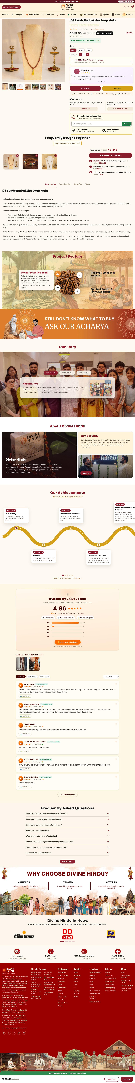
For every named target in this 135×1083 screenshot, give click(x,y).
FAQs (87, 182)
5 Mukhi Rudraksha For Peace (36, 989)
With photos (32, 674)
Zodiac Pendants (94, 991)
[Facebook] (9, 1030)
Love (75, 982)
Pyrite (106, 15)
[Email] (24, 1030)
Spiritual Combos (63, 1000)
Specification (65, 182)
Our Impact (50, 370)
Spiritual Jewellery (95, 970)
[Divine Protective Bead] (58, 271)
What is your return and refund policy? (41, 834)
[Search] (124, 7)
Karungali (19, 15)
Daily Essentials (90, 15)
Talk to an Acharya (127, 983)
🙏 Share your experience (68, 640)
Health (76, 979)
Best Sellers (62, 970)
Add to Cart (85, 86)
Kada (91, 982)
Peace (76, 970)
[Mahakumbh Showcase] (71, 525)
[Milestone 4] (69, 572)
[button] (101, 61)
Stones (74, 15)
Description (50, 182)
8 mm (73, 50)
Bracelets (92, 973)
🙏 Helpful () (25, 693)
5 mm (81, 50)
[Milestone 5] (72, 572)
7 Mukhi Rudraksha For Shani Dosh (36, 982)
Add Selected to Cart (110, 153)
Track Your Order (126, 1)
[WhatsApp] (19, 1030)
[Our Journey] (16, 525)
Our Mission (84, 370)
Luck (75, 985)
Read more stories (68, 792)
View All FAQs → (67, 859)
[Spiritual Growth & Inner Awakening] (77, 289)
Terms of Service (110, 988)
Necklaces (92, 976)
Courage (77, 988)
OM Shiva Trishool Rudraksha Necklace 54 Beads (112, 170)
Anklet (60, 988)
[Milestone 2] (65, 572)
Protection (77, 973)
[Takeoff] (43, 542)
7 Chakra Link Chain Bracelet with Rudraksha (110, 164)
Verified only (44, 674)
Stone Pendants (94, 988)
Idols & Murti (62, 994)
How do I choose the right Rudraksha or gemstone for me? (49, 839)
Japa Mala (61, 997)
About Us (86, 471)
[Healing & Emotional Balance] (79, 273)
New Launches (63, 973)
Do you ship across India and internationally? (44, 822)
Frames (60, 991)
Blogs (122, 970)
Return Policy (109, 982)
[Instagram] (4, 1030)
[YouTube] (14, 1030)
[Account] (128, 7)
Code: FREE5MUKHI (84, 106)
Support (107, 970)
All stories (21, 674)
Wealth (76, 976)
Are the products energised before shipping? (44, 817)
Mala (62, 15)
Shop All (5, 15)
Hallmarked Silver (95, 999)
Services (129, 15)
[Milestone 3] (67, 572)
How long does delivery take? (38, 828)
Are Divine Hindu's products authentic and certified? (47, 811)
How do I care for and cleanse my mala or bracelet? (46, 845)
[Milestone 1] (63, 573)
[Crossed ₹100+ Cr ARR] (98, 542)
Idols (117, 15)
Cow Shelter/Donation (12, 7)
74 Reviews (85, 29)
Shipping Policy (110, 985)
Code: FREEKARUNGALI (120, 106)
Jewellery (49, 15)
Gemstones (62, 985)
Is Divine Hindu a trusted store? (38, 850)
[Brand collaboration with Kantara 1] (126, 525)
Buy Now (117, 86)
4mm (89, 50)
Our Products (67, 370)
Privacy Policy (109, 979)
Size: (72, 46)
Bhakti (76, 994)
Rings (91, 979)
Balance (76, 991)
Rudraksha (34, 15)
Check (126, 121)
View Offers (129, 32)
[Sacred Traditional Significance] (57, 285)
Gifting (60, 1003)
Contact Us (108, 973)
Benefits (78, 182)
